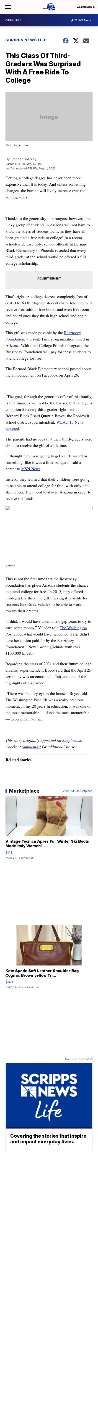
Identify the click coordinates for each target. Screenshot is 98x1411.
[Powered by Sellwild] (86, 1058)
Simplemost (71, 740)
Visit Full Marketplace (78, 790)
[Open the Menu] (7, 7)
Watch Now (85, 7)
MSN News (30, 468)
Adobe (23, 145)
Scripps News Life (25, 40)
